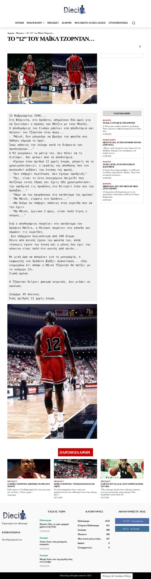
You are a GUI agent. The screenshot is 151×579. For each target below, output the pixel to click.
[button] (133, 23)
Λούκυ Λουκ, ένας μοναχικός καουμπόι (53, 543)
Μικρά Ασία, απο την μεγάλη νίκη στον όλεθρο (56, 560)
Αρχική (10, 33)
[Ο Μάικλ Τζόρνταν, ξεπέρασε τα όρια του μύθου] (28, 468)
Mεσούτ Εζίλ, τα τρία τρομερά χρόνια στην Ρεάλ (54, 525)
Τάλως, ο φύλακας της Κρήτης (119, 123)
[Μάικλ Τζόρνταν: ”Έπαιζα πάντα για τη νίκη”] (75, 468)
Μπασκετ (20, 33)
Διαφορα (107, 120)
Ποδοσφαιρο (109, 140)
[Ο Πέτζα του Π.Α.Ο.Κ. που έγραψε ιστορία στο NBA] (122, 468)
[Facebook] (140, 46)
